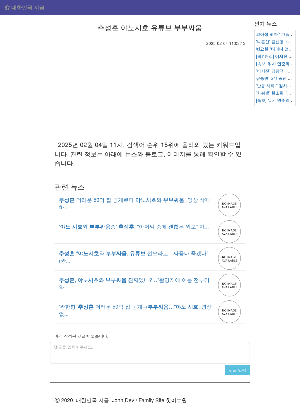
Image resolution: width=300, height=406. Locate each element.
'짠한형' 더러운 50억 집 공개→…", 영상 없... (135, 309)
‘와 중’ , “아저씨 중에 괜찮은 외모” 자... (134, 226)
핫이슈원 (176, 400)
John (117, 400)
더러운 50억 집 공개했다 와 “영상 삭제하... (134, 203)
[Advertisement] (25, 106)
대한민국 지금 (27, 7)
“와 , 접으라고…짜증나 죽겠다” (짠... (133, 256)
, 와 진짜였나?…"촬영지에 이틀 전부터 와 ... (134, 283)
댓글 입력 (237, 370)
